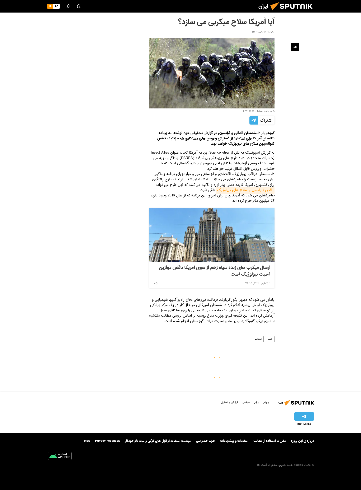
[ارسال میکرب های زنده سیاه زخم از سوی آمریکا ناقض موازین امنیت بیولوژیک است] (212, 235)
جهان (270, 339)
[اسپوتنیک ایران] (293, 12)
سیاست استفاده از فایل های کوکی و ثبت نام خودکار (158, 441)
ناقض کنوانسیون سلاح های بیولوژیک (245, 190)
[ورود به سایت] (79, 6)
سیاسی (258, 339)
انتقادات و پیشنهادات (234, 441)
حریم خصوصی (205, 441)
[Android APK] (60, 457)
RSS (87, 441)
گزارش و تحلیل (229, 402)
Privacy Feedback (107, 441)
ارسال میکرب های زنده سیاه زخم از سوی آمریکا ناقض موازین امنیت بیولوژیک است (214, 271)
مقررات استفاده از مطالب (269, 441)
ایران (256, 402)
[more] (155, 283)
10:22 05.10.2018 (263, 32)
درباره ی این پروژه (302, 441)
